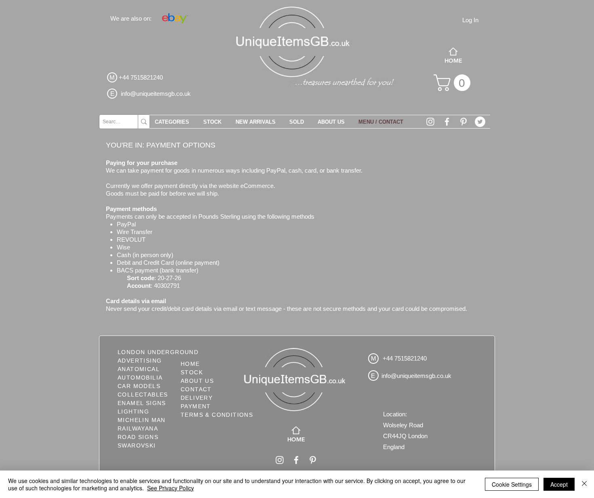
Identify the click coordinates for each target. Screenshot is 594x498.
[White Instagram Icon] (430, 121)
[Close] (584, 484)
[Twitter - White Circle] (480, 121)
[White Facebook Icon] (447, 121)
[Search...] (144, 122)
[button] (454, 82)
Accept (559, 484)
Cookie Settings (512, 484)
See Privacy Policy (170, 488)
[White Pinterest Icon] (463, 121)
